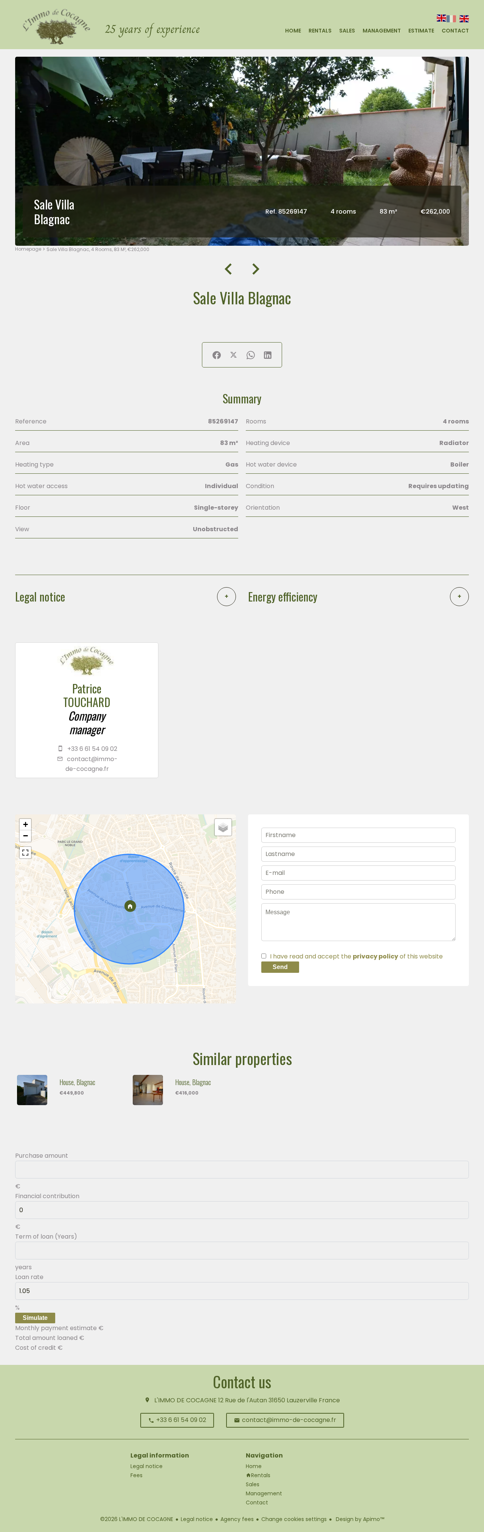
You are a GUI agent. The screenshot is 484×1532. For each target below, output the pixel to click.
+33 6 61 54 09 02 (92, 748)
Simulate (35, 1318)
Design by (359, 1519)
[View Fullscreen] (25, 852)
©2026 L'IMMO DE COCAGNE (136, 1519)
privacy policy (375, 956)
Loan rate (29, 1277)
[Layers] (223, 827)
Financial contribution (47, 1196)
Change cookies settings (294, 1519)
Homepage (28, 249)
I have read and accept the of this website (356, 956)
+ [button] (25, 824)
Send (280, 967)
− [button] (25, 835)
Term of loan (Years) (46, 1236)
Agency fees (237, 1519)
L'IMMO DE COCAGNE (185, 1400)
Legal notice (197, 1519)
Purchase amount (41, 1155)
